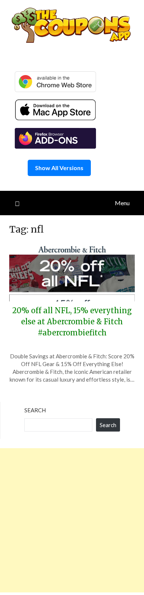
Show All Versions (59, 167)
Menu (122, 202)
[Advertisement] (72, 520)
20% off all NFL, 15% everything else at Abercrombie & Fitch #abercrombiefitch (72, 321)
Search (35, 410)
